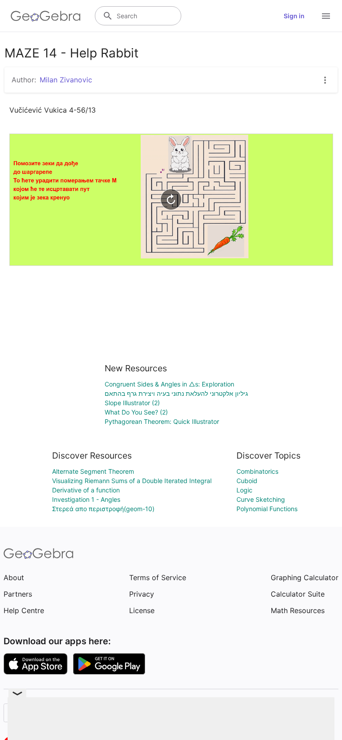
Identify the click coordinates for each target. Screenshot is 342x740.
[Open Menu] (326, 16)
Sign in (294, 16)
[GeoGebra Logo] (46, 16)
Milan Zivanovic (66, 79)
